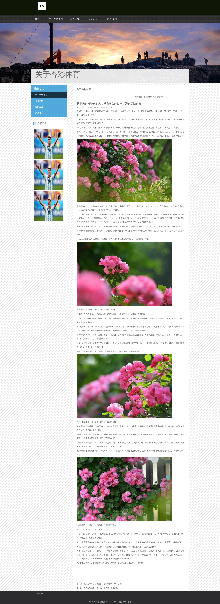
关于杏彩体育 (56, 19)
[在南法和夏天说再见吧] (48, 221)
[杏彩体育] (42, 9)
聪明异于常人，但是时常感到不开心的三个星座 (103, 584)
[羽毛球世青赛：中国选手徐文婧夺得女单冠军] (48, 158)
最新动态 (93, 19)
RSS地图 (118, 602)
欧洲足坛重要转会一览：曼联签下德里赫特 (101, 588)
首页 (37, 19)
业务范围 (74, 19)
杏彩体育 (147, 97)
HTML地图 (127, 602)
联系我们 (112, 19)
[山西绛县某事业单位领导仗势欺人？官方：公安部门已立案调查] (48, 189)
